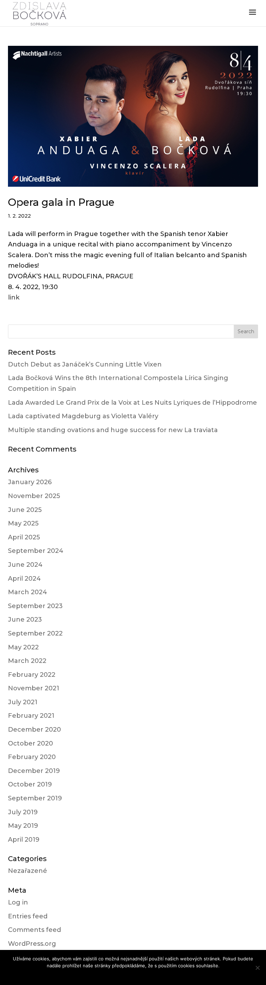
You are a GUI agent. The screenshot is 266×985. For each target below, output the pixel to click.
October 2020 (30, 743)
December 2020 (34, 729)
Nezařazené (27, 871)
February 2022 (31, 675)
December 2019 (34, 771)
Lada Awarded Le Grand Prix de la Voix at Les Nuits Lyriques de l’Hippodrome (132, 402)
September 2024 (35, 551)
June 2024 (25, 565)
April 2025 (24, 537)
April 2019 (23, 839)
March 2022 (27, 661)
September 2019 (35, 798)
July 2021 (22, 702)
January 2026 (30, 482)
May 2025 (23, 523)
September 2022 (35, 633)
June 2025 (25, 510)
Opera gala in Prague (61, 202)
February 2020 (32, 757)
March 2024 (27, 592)
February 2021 (31, 715)
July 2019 (23, 812)
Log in (18, 902)
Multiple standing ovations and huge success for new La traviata (113, 430)
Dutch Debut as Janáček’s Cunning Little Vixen (85, 364)
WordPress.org (32, 944)
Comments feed (34, 930)
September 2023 (35, 606)
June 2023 (25, 619)
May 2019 (23, 826)
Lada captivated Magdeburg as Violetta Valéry (83, 416)
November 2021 (33, 688)
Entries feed (27, 916)
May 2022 (23, 647)
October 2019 (30, 784)
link (13, 297)
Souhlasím (133, 974)
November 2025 (34, 496)
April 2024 (24, 578)
